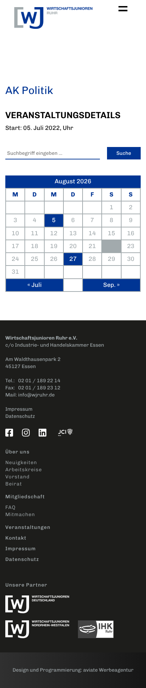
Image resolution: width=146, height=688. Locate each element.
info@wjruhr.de (36, 395)
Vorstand (17, 477)
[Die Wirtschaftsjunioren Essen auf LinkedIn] (44, 432)
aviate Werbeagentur (108, 670)
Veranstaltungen (27, 527)
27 (73, 259)
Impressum (19, 409)
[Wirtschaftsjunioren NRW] (41, 626)
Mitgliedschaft (25, 497)
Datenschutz (20, 416)
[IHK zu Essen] (99, 626)
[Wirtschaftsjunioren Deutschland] (40, 601)
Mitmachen (20, 514)
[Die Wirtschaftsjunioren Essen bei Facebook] (10, 432)
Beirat (13, 484)
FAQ (10, 507)
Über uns (17, 452)
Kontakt (15, 538)
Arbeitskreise (23, 470)
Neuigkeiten (21, 462)
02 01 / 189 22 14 (39, 381)
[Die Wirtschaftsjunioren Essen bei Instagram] (27, 432)
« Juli (34, 285)
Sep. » (111, 285)
